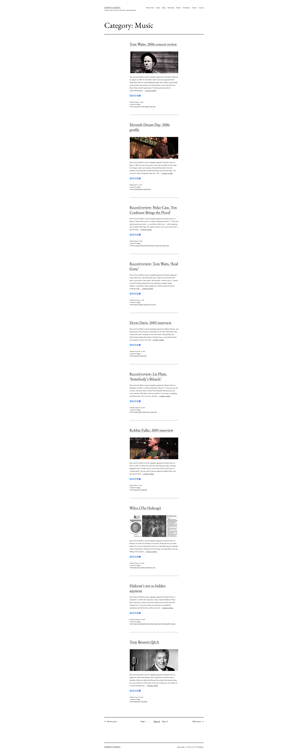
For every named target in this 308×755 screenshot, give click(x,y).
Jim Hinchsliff (141, 624)
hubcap (142, 567)
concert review (137, 106)
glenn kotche (137, 567)
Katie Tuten (158, 624)
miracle (140, 412)
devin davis (136, 355)
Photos (178, 8)
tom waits (152, 106)
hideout (135, 624)
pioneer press (147, 189)
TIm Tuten (172, 624)
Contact (201, 8)
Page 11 (165, 721)
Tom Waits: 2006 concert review (153, 44)
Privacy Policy (181, 747)
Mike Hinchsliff (165, 624)
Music (138, 104)
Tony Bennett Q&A (144, 641)
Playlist (135, 304)
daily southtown (146, 106)
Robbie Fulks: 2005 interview (151, 430)
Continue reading (150, 90)
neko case (151, 245)
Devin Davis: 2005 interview (150, 322)
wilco (153, 567)
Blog (163, 8)
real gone (140, 304)
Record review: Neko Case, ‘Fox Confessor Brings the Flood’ (153, 210)
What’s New (150, 8)
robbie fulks (144, 489)
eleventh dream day (138, 189)
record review (165, 245)
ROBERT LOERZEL (112, 7)
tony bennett (144, 701)
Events (194, 8)
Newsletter (186, 8)
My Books (171, 8)
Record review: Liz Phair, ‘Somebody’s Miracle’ (148, 376)
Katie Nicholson (150, 624)
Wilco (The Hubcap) (145, 507)
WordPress (200, 747)
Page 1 (143, 721)
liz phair (136, 412)
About (158, 8)
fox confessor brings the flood (141, 245)
